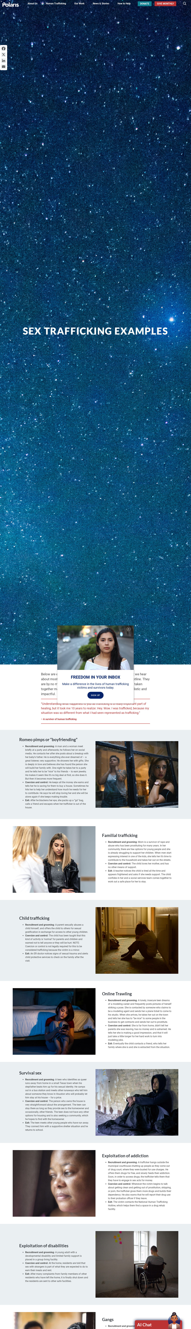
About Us (32, 3)
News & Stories (101, 3)
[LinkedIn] (4, 61)
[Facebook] (4, 49)
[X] (4, 55)
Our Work (79, 3)
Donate (144, 3)
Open (158, 1324)
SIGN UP (95, 695)
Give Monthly (165, 3)
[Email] (4, 67)
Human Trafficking (56, 3)
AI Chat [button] (144, 1324)
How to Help (124, 3)
